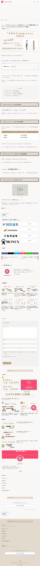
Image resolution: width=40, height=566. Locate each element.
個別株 (4, 28)
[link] (14, 274)
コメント (5, 326)
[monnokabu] (6, 2)
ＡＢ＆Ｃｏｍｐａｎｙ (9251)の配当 (11, 90)
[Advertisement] (20, 11)
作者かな (19, 196)
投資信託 (4, 483)
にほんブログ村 (4, 216)
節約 (4, 487)
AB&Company (13, 66)
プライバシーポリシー (20, 562)
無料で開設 (29, 223)
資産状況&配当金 (6, 490)
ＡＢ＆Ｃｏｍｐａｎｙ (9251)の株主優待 (12, 92)
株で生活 (4, 485)
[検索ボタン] (34, 2)
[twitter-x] (16, 274)
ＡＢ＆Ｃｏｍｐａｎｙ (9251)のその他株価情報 (14, 93)
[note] (18, 274)
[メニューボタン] (38, 2)
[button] (5, 253)
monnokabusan (7, 275)
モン (29, 509)
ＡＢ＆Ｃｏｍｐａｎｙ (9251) (8, 75)
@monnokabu (16, 55)
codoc (34, 509)
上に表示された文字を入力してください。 (10, 356)
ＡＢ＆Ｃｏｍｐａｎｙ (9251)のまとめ (12, 95)
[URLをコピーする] (35, 253)
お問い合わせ (14, 562)
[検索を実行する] (32, 371)
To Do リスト (5, 478)
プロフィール (26, 562)
